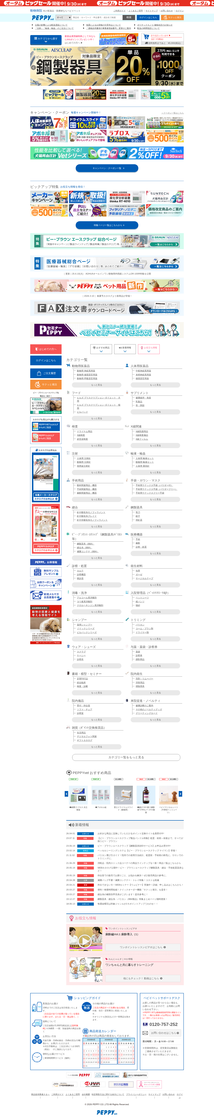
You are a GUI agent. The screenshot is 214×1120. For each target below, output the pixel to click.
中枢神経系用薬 (143, 371)
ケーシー (81, 655)
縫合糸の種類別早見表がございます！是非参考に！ (123, 894)
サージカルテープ (144, 578)
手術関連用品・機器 (87, 489)
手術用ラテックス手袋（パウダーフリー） (156, 489)
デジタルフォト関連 (87, 736)
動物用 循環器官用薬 (87, 374)
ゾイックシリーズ (85, 628)
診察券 (139, 655)
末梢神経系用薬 (143, 374)
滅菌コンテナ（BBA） (88, 551)
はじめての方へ (72, 42)
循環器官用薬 (142, 378)
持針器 (139, 520)
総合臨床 (81, 682)
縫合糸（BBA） (84, 547)
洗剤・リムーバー (144, 678)
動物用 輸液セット (145, 462)
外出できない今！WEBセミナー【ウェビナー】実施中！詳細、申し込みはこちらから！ (141, 885)
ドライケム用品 (84, 431)
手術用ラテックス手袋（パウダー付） (154, 485)
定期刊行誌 (82, 678)
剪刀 (138, 512)
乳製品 (139, 401)
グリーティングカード (147, 713)
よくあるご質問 (135, 11)
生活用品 (81, 732)
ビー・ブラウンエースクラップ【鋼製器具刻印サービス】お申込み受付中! (134, 846)
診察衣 (80, 659)
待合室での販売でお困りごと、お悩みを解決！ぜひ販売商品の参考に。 (133, 875)
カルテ (80, 570)
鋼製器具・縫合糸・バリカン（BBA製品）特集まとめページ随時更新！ (133, 899)
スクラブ (81, 651)
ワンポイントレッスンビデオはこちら (141, 947)
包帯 (138, 570)
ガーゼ (139, 574)
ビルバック (82, 412)
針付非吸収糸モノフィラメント (92, 520)
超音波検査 (82, 439)
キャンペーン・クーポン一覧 (107, 168)
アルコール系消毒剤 (87, 597)
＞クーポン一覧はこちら (172, 113)
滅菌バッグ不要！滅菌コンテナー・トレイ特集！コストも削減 (128, 880)
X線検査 (81, 435)
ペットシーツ (142, 597)
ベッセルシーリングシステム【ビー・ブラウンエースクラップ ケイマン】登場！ (137, 850)
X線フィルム (142, 439)
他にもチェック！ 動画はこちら (141, 978)
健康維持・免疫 (143, 397)
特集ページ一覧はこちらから (107, 225)
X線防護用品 (142, 431)
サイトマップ (152, 11)
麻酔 (138, 543)
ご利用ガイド (119, 11)
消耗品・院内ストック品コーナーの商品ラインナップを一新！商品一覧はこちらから (139, 863)
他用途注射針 (83, 466)
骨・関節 (140, 405)
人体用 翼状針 (142, 466)
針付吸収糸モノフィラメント (91, 512)
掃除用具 (140, 686)
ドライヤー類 (142, 632)
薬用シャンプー (84, 624)
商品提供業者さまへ (40, 1094)
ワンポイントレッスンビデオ (123, 928)
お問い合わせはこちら (163, 1033)
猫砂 (138, 605)
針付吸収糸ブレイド (87, 516)
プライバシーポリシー (136, 1094)
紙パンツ (140, 601)
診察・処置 (141, 547)
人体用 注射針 (84, 458)
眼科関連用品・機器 (87, 485)
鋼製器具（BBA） (85, 544)
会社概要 (86, 1094)
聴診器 (80, 578)
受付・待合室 (83, 705)
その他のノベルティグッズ (149, 709)
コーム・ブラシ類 (144, 628)
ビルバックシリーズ (87, 632)
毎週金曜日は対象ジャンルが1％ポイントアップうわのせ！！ (128, 904)
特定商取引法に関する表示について (108, 1094)
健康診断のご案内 (144, 705)
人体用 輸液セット (145, 458)
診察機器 (81, 574)
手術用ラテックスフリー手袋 (150, 493)
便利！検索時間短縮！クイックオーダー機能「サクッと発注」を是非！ (133, 889)
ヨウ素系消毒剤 (84, 601)
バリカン (140, 624)
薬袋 (138, 651)
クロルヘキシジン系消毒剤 (90, 605)
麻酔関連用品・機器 (87, 493)
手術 (138, 539)
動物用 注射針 (84, 462)
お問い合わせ (167, 11)
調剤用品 (140, 659)
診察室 (80, 713)
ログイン (180, 11)
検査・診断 (82, 686)
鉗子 (138, 516)
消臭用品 (140, 682)
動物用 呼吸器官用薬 (87, 378)
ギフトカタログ (84, 740)
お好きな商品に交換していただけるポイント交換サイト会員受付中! (131, 833)
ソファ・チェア (84, 709)
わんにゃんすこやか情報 (121, 959)
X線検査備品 (142, 435)
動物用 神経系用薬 (86, 371)
